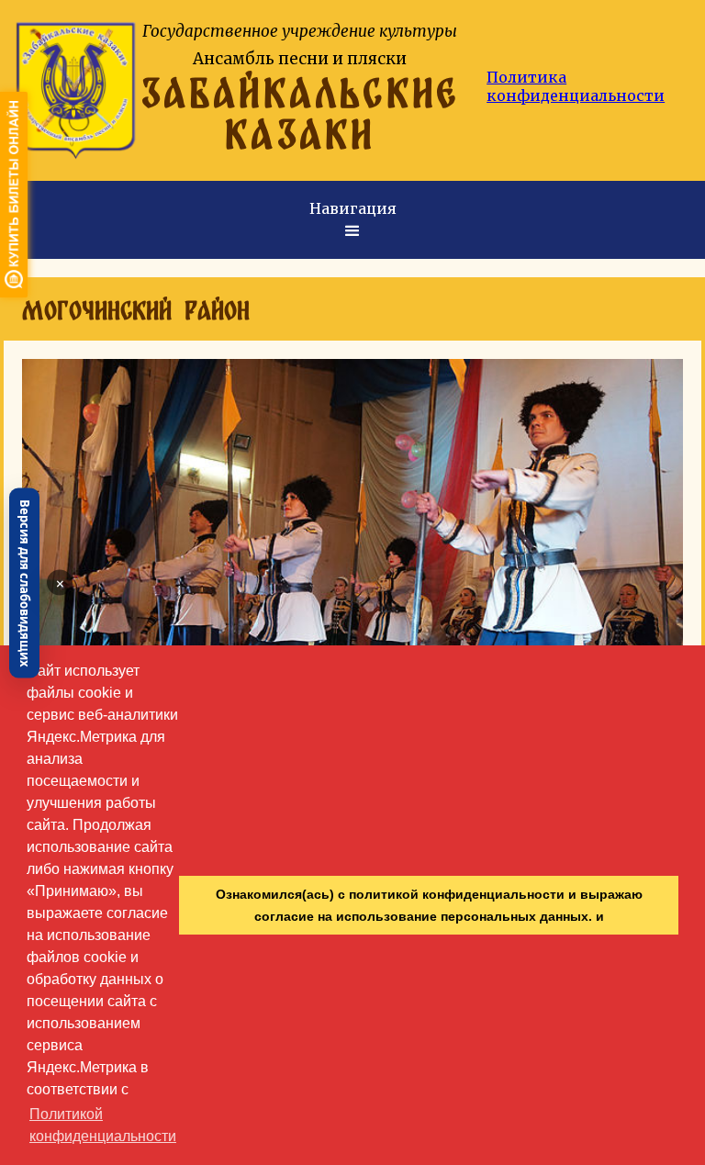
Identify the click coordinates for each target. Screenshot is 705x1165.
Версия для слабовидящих (25, 582)
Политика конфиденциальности (576, 86)
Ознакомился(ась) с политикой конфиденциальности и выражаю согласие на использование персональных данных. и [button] (429, 905)
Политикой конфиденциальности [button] (102, 1125)
